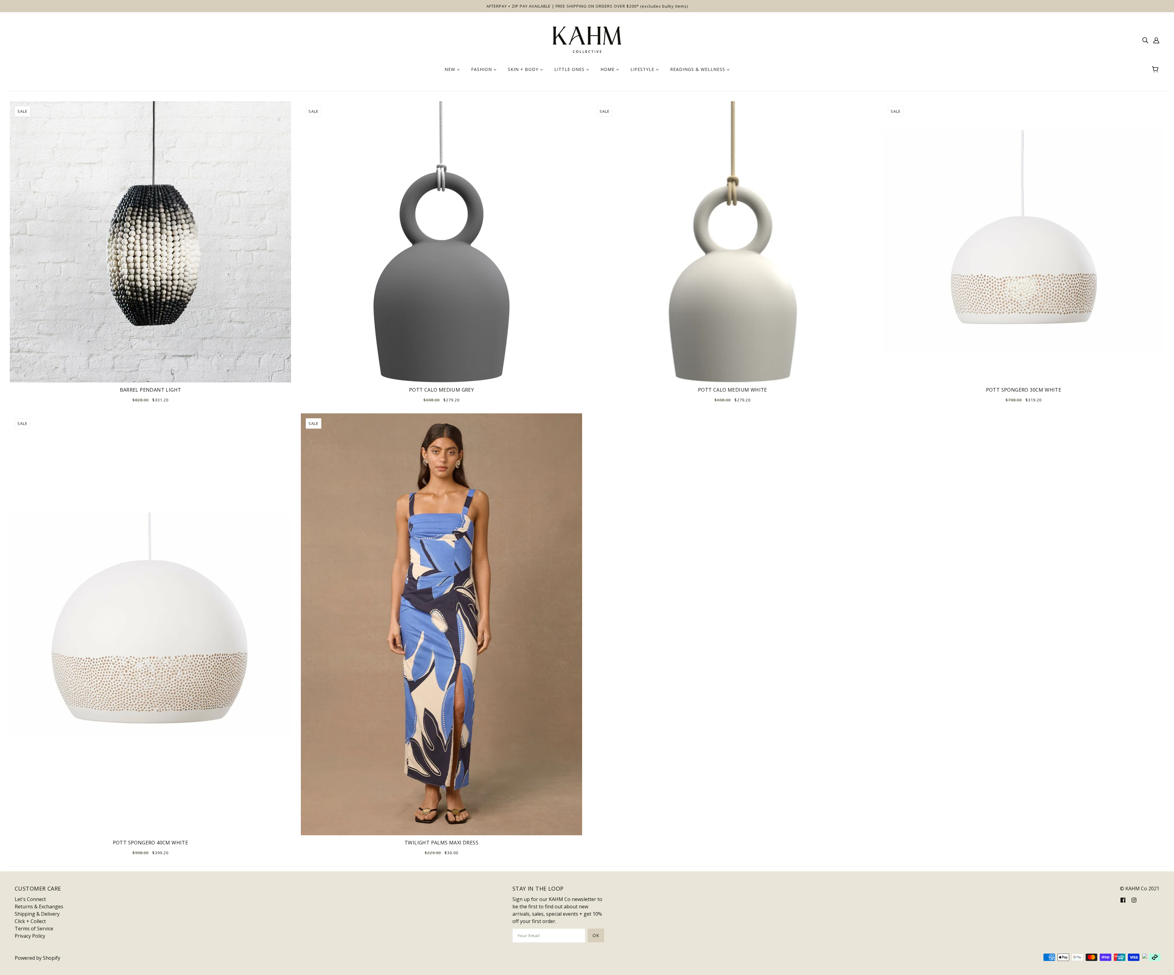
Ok (596, 935)
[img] (1145, 40)
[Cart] (1156, 69)
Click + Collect (30, 921)
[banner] (587, 39)
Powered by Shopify (37, 958)
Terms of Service (34, 928)
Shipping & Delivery (37, 913)
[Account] (1156, 40)
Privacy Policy (30, 936)
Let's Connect (30, 899)
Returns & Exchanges (39, 906)
